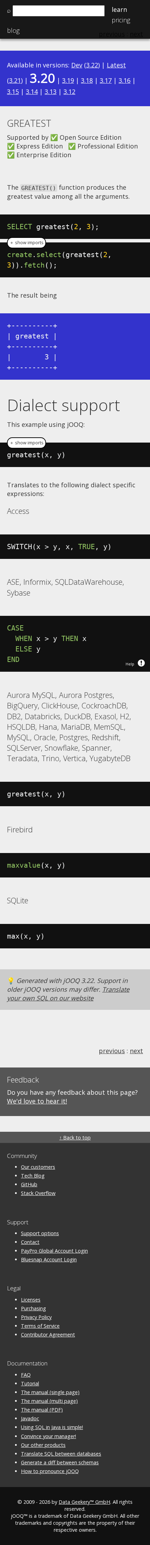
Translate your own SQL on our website (68, 993)
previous (112, 1051)
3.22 (92, 65)
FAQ (26, 1374)
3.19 (68, 80)
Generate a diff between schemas (60, 1462)
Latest (116, 65)
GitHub (29, 1184)
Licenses (30, 1299)
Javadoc (30, 1418)
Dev (76, 65)
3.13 (51, 91)
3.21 (15, 80)
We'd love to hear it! (37, 1101)
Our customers (38, 1167)
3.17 (106, 80)
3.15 (13, 91)
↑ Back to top (75, 1137)
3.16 (124, 80)
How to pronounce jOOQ (50, 1471)
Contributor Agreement (48, 1334)
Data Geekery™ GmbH (84, 1502)
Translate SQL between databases (61, 1453)
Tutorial (30, 1383)
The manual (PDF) (42, 1409)
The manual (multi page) (49, 1401)
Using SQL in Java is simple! (52, 1427)
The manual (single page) (50, 1392)
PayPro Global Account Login (54, 1250)
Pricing (121, 20)
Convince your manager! (48, 1436)
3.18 (87, 80)
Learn (119, 9)
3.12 (69, 91)
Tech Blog (33, 1175)
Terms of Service (40, 1325)
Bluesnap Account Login (49, 1259)
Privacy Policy (36, 1317)
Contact (30, 1242)
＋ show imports (26, 243)
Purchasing (33, 1308)
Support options (40, 1233)
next (136, 1051)
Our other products (43, 1445)
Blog (13, 30)
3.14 (32, 91)
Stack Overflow (38, 1193)
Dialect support (63, 405)
